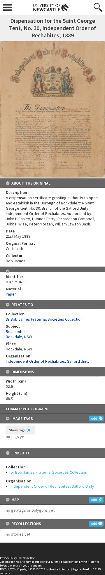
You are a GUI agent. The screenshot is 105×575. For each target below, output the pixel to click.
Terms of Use (27, 558)
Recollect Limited (59, 569)
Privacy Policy (8, 558)
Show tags (17, 430)
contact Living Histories (84, 562)
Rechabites (16, 331)
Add (94, 418)
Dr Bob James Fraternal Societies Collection (48, 472)
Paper (11, 294)
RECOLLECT (7, 569)
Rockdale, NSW (19, 336)
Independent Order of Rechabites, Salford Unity (52, 486)
